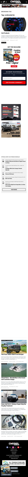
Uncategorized (9, 340)
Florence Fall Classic (9, 174)
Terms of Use (13, 449)
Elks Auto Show (8, 178)
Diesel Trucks (13, 390)
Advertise (14, 452)
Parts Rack (4, 42)
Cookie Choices (14, 471)
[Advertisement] (11, 326)
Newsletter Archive (14, 456)
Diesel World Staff (5, 40)
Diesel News (4, 363)
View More (14, 189)
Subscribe (14, 66)
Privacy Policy (13, 450)
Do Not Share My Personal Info (14, 455)
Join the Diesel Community (14, 82)
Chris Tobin (3, 436)
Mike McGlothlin (4, 361)
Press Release (14, 458)
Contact (14, 453)
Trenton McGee (4, 413)
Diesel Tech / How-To (6, 390)
